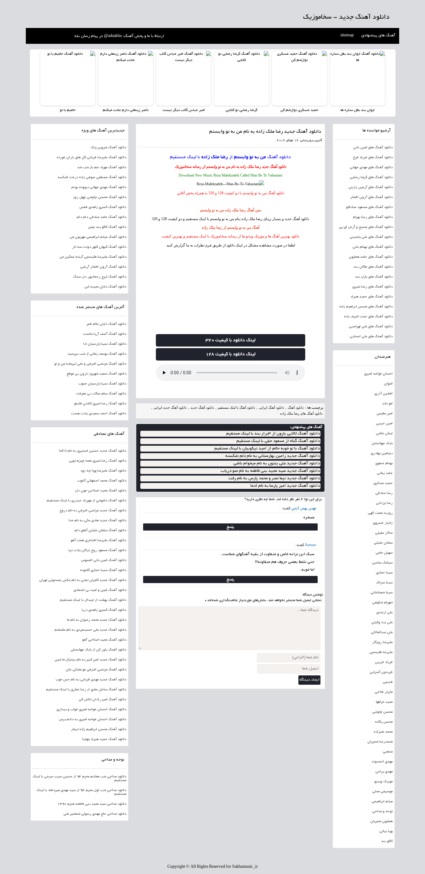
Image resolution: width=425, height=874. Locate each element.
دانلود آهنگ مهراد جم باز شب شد (101, 167)
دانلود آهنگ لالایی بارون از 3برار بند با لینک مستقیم (273, 433)
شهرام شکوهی (382, 603)
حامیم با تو (68, 110)
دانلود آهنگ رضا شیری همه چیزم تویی (97, 461)
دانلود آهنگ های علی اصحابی (371, 336)
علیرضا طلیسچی (381, 652)
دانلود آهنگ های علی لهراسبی (371, 327)
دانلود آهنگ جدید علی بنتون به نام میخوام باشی (276, 463)
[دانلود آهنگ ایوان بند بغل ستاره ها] (357, 78)
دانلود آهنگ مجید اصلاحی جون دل (100, 491)
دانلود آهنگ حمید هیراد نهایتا (104, 739)
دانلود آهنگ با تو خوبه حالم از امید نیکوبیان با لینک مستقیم (267, 448)
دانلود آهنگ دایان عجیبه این (105, 287)
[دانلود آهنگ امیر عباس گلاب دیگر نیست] (183, 78)
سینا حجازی (384, 573)
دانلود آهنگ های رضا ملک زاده (301, 413)
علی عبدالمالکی (382, 632)
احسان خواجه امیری (378, 374)
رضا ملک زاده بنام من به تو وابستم (236, 219)
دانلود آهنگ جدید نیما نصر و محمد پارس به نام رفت (274, 478)
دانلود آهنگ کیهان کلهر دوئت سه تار (99, 247)
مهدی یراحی (384, 772)
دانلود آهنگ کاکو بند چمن (107, 227)
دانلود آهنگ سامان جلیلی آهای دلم (100, 530)
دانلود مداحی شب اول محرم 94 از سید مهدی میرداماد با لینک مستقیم (81, 792)
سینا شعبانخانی (382, 593)
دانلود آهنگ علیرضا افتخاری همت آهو (98, 540)
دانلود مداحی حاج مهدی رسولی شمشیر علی (94, 814)
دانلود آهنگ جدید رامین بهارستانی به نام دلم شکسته (272, 456)
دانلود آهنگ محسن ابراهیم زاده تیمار (98, 729)
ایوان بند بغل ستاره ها (357, 110)
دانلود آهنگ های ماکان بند (373, 267)
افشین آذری (383, 394)
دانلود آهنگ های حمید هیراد (371, 297)
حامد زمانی (385, 473)
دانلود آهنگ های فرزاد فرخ (373, 157)
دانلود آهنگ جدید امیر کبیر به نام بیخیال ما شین (90, 660)
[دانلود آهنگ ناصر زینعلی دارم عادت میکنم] (125, 78)
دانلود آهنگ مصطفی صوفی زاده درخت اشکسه (92, 177)
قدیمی (388, 682)
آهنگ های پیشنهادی (378, 36)
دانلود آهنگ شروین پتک (108, 148)
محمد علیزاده (383, 732)
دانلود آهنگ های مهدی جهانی (371, 167)
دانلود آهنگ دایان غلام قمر (106, 324)
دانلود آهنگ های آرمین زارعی (370, 187)
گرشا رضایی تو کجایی (241, 110)
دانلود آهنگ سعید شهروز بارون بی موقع (96, 374)
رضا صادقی (384, 493)
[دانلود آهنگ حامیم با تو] (67, 78)
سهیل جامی (384, 553)
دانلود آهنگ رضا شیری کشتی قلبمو (100, 404)
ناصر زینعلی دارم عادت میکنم (125, 110)
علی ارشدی (384, 612)
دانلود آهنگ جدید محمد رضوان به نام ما (96, 620)
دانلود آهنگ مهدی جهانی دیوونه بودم (98, 187)
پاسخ (230, 527)
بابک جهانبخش (382, 443)
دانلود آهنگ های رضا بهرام (373, 217)
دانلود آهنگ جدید (274, 166)
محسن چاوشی (382, 712)
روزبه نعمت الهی (380, 513)
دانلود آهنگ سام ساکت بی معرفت (101, 394)
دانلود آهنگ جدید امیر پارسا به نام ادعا (285, 486)
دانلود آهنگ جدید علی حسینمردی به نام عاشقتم (90, 630)
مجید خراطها (384, 702)
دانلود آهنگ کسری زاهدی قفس (102, 207)
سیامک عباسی (382, 563)
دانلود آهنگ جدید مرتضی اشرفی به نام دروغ (92, 511)
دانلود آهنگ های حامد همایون (371, 257)
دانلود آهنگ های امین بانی (373, 148)
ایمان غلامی (384, 433)
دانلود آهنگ (279, 157)
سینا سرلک (384, 583)
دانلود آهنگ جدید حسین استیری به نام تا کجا (92, 451)
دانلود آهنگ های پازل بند (374, 277)
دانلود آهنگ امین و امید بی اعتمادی (99, 590)
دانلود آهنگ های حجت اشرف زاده (368, 317)
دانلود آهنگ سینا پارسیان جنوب (102, 384)
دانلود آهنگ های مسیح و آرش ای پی (366, 227)
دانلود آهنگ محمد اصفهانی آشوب (101, 481)
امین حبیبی (384, 424)
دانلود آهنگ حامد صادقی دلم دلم (101, 217)
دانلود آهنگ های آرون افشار (371, 197)
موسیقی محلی (382, 792)
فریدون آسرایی (381, 672)
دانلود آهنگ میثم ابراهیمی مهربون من (98, 237)
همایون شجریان (381, 821)
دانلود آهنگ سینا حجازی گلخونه (103, 570)
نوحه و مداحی (382, 811)
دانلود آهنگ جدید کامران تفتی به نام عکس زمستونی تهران (82, 580)
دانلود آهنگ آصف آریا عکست (104, 334)
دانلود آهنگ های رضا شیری (372, 287)
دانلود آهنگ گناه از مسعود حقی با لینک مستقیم (278, 441)
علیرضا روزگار (382, 642)
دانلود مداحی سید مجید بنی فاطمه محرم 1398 (92, 804)
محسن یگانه (384, 722)
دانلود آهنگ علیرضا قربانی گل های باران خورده (91, 157)
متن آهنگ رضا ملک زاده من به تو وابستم (230, 210)
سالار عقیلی (384, 533)
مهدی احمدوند (382, 762)
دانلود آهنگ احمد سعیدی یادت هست (98, 414)
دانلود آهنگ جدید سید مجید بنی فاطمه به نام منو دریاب (270, 471)
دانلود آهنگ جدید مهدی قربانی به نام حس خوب (91, 680)
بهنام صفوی (384, 463)
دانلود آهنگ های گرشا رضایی (371, 177)
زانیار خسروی (383, 523)
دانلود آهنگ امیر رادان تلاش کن (102, 700)
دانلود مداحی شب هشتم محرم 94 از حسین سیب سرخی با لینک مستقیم (79, 778)
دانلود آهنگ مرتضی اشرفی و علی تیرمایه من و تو (90, 364)
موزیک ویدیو (383, 782)
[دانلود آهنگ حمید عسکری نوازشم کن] (299, 78)
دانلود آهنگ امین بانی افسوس (103, 560)
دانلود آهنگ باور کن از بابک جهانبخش (98, 650)
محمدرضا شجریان (380, 742)
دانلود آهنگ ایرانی (271, 407)
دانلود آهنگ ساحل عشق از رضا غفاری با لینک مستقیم (86, 690)
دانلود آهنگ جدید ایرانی (170, 407)
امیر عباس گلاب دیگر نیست (183, 110)
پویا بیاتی (386, 831)
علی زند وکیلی (382, 622)
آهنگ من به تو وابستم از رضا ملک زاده (230, 227)
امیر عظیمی (384, 414)
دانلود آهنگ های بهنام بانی (373, 247)
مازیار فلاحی (384, 692)
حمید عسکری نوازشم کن (299, 110)
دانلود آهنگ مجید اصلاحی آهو (104, 640)
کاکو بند (387, 841)
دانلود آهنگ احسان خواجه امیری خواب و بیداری (91, 709)
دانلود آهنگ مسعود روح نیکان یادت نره (97, 550)
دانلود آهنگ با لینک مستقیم (236, 407)
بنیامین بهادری (382, 453)
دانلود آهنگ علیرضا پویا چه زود (103, 471)
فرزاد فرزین (384, 662)
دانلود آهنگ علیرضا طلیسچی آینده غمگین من (92, 257)
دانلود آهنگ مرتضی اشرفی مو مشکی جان (96, 670)
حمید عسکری (383, 483)
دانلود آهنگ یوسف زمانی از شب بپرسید (97, 354)
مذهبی (388, 752)
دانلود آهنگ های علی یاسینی (371, 237)
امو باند (387, 404)
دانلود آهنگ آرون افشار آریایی (103, 267)
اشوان (388, 384)
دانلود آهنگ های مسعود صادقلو (369, 207)
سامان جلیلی (383, 543)
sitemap (347, 36)
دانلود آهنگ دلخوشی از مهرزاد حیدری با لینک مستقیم (86, 501)
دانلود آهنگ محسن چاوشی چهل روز (99, 197)
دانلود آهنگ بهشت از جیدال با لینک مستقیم (93, 600)
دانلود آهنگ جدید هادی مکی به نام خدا (97, 520)
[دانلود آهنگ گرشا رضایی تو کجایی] (241, 78)
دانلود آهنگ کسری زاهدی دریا (104, 610)
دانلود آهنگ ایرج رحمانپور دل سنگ (99, 277)
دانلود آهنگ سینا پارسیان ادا (104, 344)
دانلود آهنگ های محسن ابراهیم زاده (366, 307)
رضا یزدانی (384, 503)
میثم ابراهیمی (382, 801)
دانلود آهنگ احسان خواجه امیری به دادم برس (92, 719)
